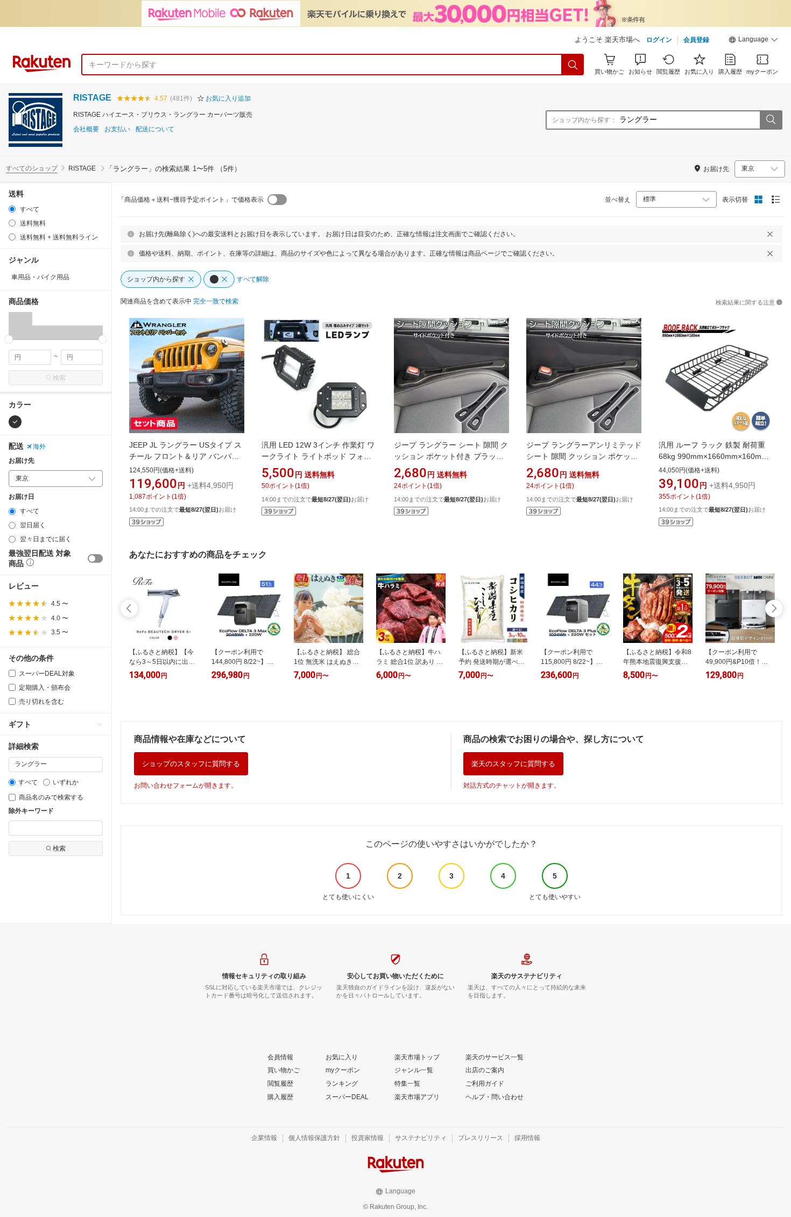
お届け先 (21, 460)
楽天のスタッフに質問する (513, 764)
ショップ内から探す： (584, 120)
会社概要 (86, 129)
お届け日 (21, 496)
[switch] (95, 558)
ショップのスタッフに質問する (191, 764)
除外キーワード (31, 811)
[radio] (12, 209)
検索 (59, 377)
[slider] (9, 339)
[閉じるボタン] (770, 234)
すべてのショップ (32, 168)
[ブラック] (15, 421)
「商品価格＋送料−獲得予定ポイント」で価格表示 (191, 199)
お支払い (117, 129)
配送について (155, 129)
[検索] (573, 64)
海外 (39, 446)
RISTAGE (92, 97)
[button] (753, 41)
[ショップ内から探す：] (770, 120)
